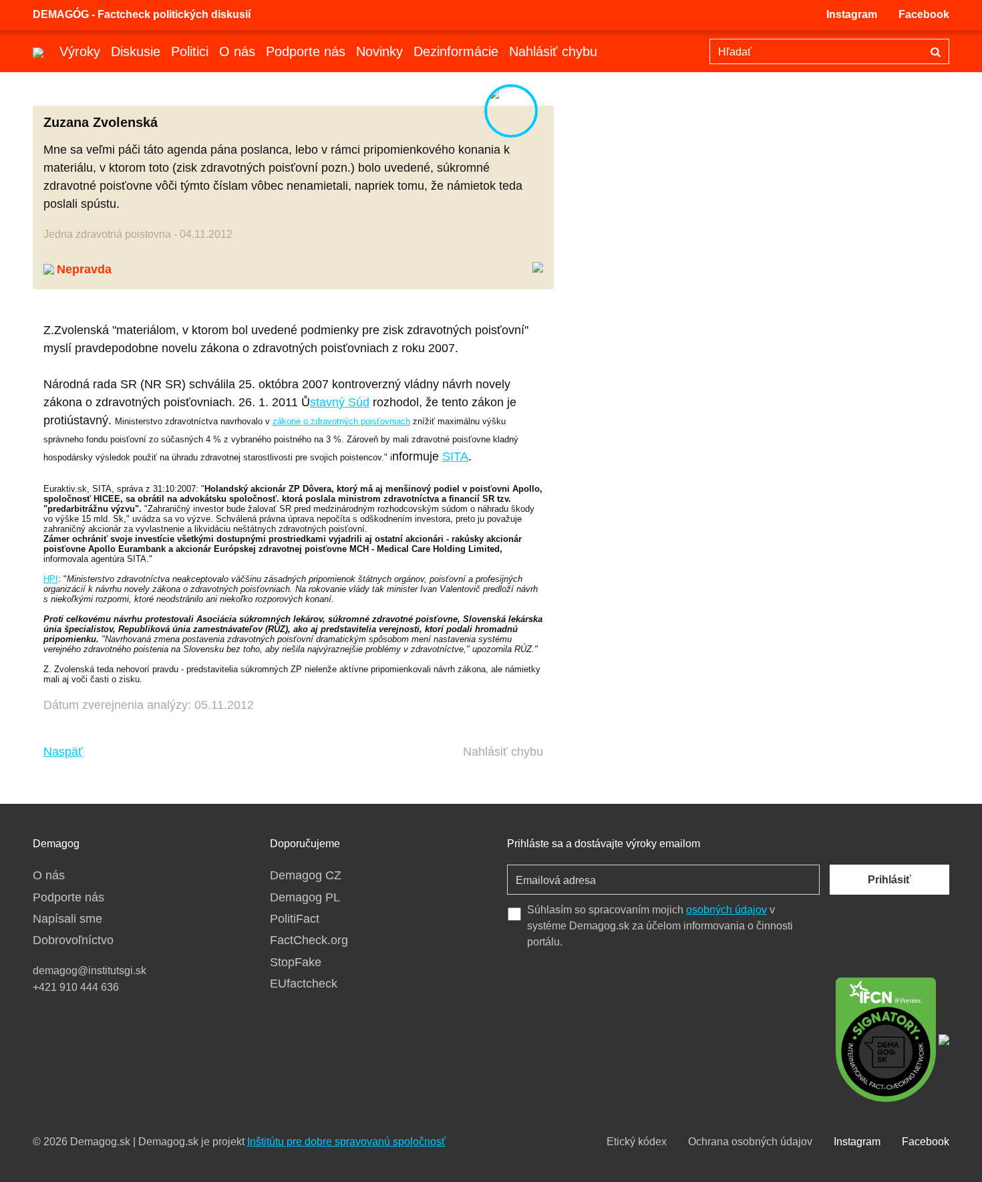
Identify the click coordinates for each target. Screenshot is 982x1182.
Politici (189, 51)
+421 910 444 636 (76, 987)
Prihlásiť (889, 879)
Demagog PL (305, 897)
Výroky (79, 51)
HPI (50, 579)
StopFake (295, 962)
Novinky (379, 51)
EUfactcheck (303, 983)
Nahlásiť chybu (553, 51)
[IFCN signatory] (886, 1038)
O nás (237, 51)
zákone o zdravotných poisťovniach (341, 421)
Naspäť (63, 751)
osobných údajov (726, 909)
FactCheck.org (309, 940)
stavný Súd (339, 402)
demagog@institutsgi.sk (89, 970)
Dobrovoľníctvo (73, 940)
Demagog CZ (305, 875)
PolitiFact (294, 918)
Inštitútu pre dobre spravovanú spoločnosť (346, 1141)
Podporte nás (305, 51)
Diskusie (135, 51)
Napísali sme (67, 918)
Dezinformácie (456, 51)
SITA (455, 456)
